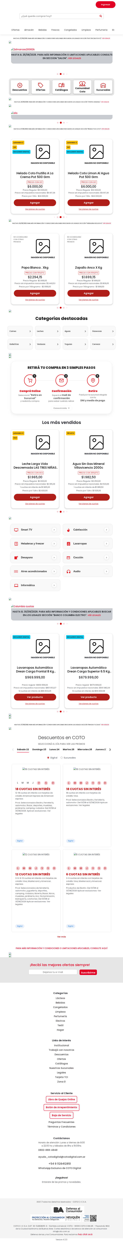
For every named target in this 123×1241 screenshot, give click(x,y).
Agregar (35, 202)
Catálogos (61, 1063)
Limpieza (60, 1011)
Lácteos (60, 998)
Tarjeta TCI (61, 1077)
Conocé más (60, 408)
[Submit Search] (101, 16)
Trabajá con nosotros (61, 1050)
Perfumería (60, 1016)
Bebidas (60, 1002)
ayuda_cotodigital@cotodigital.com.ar (61, 1156)
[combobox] (59, 16)
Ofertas (61, 1059)
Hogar (60, 1029)
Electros (60, 1020)
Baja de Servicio (61, 1115)
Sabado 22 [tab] (23, 749)
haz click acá (85, 1234)
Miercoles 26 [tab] (85, 749)
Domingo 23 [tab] (39, 749)
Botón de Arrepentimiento (61, 1107)
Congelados (60, 1007)
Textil (60, 1025)
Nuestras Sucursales (61, 1068)
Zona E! (61, 1081)
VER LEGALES (106, 38)
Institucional (61, 1045)
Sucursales (70, 757)
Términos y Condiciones (61, 1126)
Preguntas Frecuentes (61, 1122)
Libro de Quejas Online (61, 1099)
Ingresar (105, 4)
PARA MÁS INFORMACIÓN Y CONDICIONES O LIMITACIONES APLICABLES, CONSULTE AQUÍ (61, 948)
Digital (53, 757)
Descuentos (62, 1054)
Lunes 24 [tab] (54, 749)
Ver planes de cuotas (35, 209)
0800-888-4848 (47, 1150)
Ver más (61, 936)
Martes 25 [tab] (68, 749)
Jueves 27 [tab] (101, 749)
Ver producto (35, 697)
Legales (61, 1072)
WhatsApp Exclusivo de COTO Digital (59, 1166)
